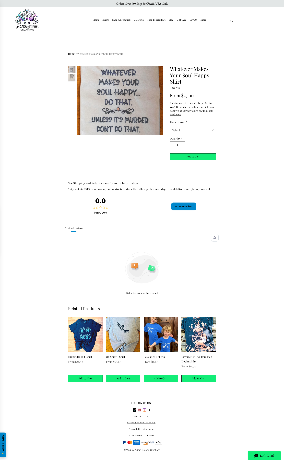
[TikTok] (134, 410)
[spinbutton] (177, 145)
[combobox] (193, 130)
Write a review (183, 206)
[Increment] (182, 145)
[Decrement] (172, 145)
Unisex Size (178, 122)
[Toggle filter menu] (215, 238)
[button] (231, 20)
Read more (175, 114)
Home (71, 53)
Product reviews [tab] (73, 228)
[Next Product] (221, 334)
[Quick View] (85, 334)
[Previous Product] (63, 334)
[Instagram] (144, 410)
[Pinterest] (139, 410)
